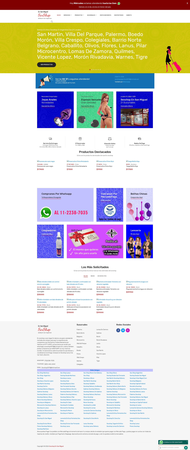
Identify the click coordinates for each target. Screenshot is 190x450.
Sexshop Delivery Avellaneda (93, 386)
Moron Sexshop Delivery (44, 400)
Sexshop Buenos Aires (67, 384)
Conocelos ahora (127, 106)
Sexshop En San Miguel (44, 418)
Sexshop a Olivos (89, 378)
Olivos (98, 347)
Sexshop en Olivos (112, 410)
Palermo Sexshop (135, 394)
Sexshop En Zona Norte (91, 418)
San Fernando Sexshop (67, 386)
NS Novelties (102, 276)
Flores (79, 354)
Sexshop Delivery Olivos (44, 397)
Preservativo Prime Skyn (104, 166)
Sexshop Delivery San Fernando (117, 397)
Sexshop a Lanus (65, 378)
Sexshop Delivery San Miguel (139, 397)
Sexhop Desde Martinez (67, 375)
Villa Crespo (80, 357)
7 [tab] (100, 69)
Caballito (79, 347)
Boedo (79, 350)
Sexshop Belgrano (135, 381)
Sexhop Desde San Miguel (138, 375)
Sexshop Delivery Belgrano (45, 389)
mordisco (133, 164)
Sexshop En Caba (65, 402)
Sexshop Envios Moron (44, 423)
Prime (77, 164)
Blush (86, 276)
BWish (93, 276)
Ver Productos (46, 64)
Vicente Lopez (101, 354)
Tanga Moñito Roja (132, 166)
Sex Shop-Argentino (43, 375)
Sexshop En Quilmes (90, 413)
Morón (98, 336)
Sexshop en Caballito (113, 402)
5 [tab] (96, 69)
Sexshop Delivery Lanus (137, 392)
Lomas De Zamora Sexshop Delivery (141, 408)
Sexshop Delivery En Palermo (69, 392)
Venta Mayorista (105, 15)
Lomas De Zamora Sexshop (92, 410)
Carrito (129, 15)
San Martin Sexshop (90, 381)
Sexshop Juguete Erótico (115, 423)
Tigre (98, 361)
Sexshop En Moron (66, 410)
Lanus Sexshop (88, 423)
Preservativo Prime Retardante (77, 166)
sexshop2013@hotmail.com (51, 368)
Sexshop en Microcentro (45, 410)
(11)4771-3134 (119, 77)
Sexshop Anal (64, 381)
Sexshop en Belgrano (44, 402)
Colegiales (80, 364)
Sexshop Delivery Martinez (92, 394)
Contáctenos (118, 15)
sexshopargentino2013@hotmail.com (127, 79)
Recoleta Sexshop (136, 386)
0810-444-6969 (49, 364)
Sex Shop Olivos (112, 373)
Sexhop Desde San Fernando (116, 375)
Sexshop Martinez (43, 429)
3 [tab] (93, 69)
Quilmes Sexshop (42, 392)
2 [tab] (91, 69)
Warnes (79, 361)
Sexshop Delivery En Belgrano (116, 389)
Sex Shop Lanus (65, 373)
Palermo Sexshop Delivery (68, 394)
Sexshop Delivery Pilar (67, 397)
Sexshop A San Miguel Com (138, 378)
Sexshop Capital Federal (137, 384)
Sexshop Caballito (89, 384)
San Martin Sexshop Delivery (116, 378)
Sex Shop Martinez (43, 373)
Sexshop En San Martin (137, 413)
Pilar (97, 357)
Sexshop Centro (42, 386)
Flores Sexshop (135, 426)
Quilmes (99, 333)
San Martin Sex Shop (113, 384)
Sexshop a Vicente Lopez (45, 381)
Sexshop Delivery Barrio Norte (116, 386)
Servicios (67, 15)
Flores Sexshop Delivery (44, 426)
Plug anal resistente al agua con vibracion (139, 289)
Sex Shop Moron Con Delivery (93, 373)
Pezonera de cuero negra (45, 166)
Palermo (79, 329)
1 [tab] (89, 69)
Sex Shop (87, 375)
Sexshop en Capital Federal (138, 402)
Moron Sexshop (111, 400)
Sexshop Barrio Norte (113, 381)
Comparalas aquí (137, 197)
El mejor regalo (76, 234)
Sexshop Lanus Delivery (91, 426)
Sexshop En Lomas (89, 408)
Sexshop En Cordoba (66, 405)
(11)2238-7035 (49, 360)
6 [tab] (98, 69)
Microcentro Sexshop (113, 405)
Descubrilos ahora (48, 106)
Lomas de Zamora (102, 329)
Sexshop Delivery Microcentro (116, 394)
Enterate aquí (106, 200)
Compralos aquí (47, 234)
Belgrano (79, 336)
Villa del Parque (81, 343)
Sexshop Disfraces (89, 400)
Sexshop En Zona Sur (113, 418)
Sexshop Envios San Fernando (69, 423)
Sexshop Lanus (134, 423)
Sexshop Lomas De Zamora (115, 426)
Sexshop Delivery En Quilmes (93, 392)
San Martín (99, 350)
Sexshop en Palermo (66, 413)
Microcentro (80, 340)
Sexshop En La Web (90, 405)
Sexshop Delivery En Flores (138, 389)
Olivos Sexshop (88, 397)
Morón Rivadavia (101, 340)
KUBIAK (46, 164)
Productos (79, 15)
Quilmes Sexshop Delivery (92, 389)
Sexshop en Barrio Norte (137, 400)
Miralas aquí (135, 234)
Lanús (98, 343)
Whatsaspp (126, 82)
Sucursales (91, 15)
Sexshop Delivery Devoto (68, 389)
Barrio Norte (80, 333)
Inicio (59, 15)
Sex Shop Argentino (136, 373)
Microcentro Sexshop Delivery (46, 405)
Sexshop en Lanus (135, 405)
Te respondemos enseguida (51, 197)
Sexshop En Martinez (113, 408)
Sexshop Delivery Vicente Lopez (70, 400)
